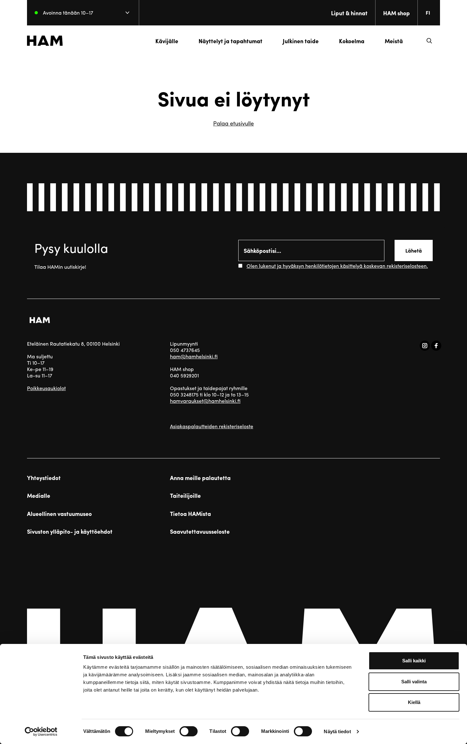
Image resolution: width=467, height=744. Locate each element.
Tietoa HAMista (190, 513)
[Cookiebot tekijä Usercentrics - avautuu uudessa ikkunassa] (41, 731)
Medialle (38, 495)
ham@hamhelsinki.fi (194, 356)
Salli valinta (414, 681)
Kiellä (414, 702)
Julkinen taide (301, 41)
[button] (429, 40)
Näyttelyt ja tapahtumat (230, 41)
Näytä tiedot (337, 731)
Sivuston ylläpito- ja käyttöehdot (69, 531)
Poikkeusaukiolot (46, 388)
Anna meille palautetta (200, 477)
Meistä (394, 41)
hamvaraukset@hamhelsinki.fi (205, 400)
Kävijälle (166, 41)
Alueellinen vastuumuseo (59, 513)
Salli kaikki (414, 660)
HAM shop (396, 13)
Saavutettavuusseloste (200, 531)
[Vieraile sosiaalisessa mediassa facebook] (436, 346)
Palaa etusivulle (233, 123)
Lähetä (413, 250)
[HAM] (45, 40)
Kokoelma (351, 41)
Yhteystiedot (44, 477)
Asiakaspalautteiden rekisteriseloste (211, 426)
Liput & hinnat (349, 13)
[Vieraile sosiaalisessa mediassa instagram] (425, 346)
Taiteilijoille (185, 495)
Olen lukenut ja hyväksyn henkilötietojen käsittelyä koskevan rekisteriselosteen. (337, 265)
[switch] (188, 731)
